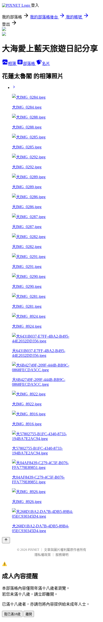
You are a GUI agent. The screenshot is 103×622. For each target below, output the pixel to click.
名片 (46, 64)
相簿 (12, 64)
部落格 (29, 64)
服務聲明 (62, 555)
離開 (29, 614)
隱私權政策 (42, 555)
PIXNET (33, 550)
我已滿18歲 (12, 614)
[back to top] (6, 540)
